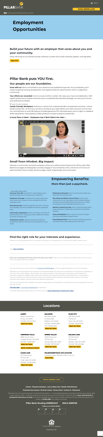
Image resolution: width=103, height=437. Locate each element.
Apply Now (14, 60)
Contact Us (67, 390)
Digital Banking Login (86, 9)
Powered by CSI (52, 429)
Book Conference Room (30, 348)
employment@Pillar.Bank (45, 268)
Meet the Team (26, 324)
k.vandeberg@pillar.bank (29, 287)
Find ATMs (49, 358)
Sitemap (58, 426)
